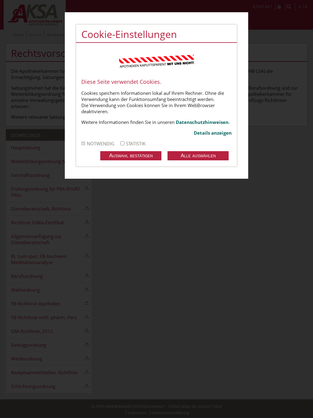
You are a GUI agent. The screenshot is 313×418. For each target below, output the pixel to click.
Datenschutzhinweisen (202, 122)
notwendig (100, 143)
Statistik (135, 143)
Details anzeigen (213, 133)
